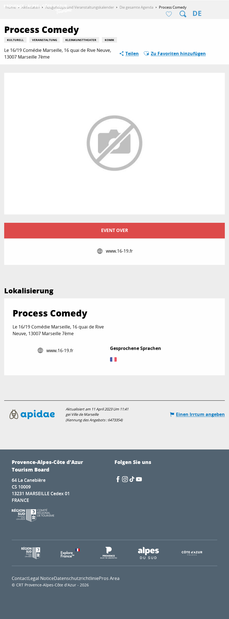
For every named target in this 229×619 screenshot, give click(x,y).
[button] (183, 14)
